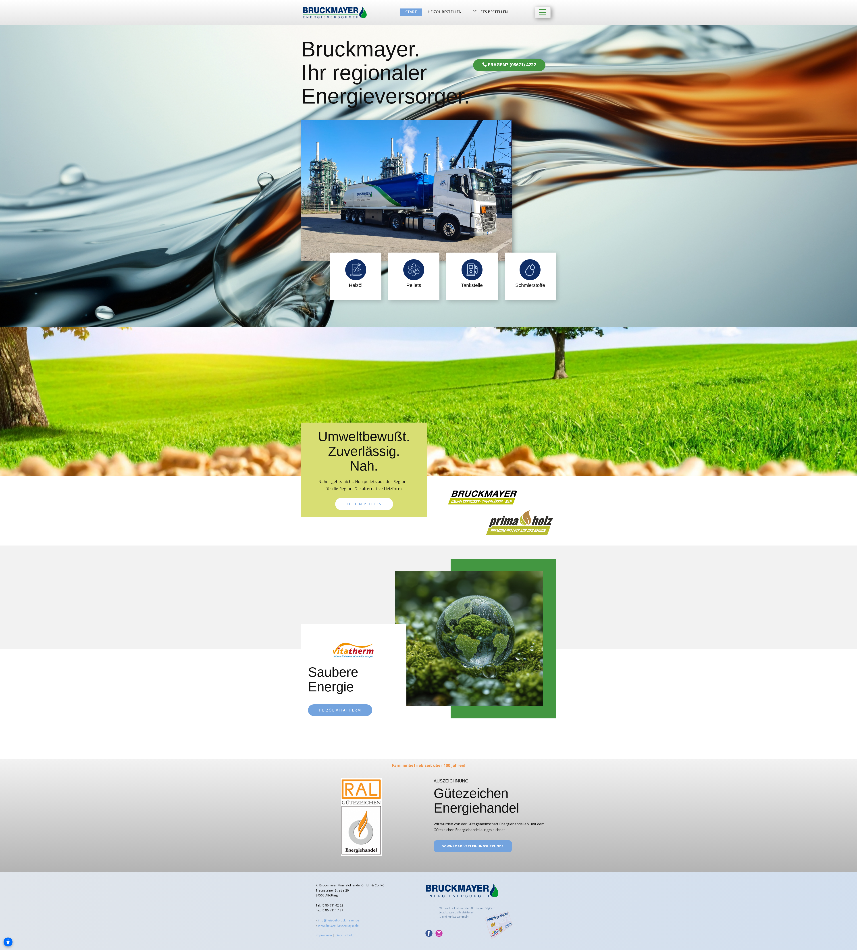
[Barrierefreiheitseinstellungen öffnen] (8, 942)
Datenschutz (344, 935)
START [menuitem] (411, 11)
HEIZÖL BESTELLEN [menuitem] (445, 11)
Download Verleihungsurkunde (473, 846)
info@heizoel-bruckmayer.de (338, 920)
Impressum (324, 935)
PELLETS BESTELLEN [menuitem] (490, 11)
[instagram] (439, 933)
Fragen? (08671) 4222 (511, 65)
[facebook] (429, 933)
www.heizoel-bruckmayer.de (338, 925)
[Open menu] (543, 12)
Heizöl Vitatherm (340, 710)
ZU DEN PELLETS (363, 503)
